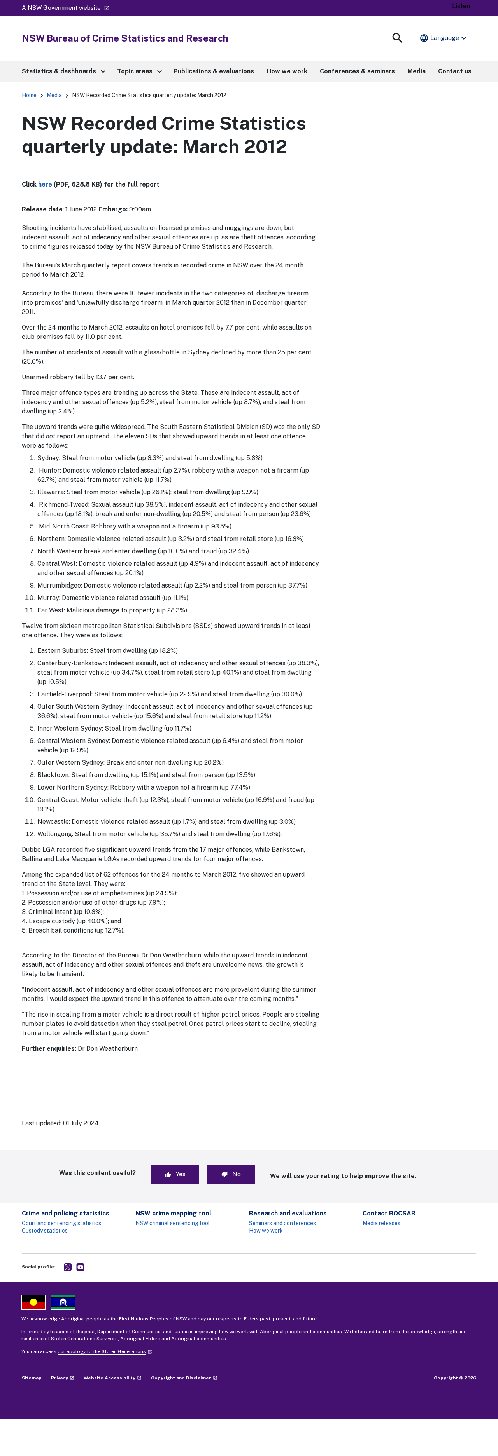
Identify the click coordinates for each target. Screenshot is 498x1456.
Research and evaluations (288, 1213)
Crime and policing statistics (65, 1213)
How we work (266, 1231)
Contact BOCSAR (389, 1213)
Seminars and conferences (282, 1223)
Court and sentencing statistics (61, 1223)
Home (29, 95)
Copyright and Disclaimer (184, 1378)
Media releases (381, 1223)
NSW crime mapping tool (173, 1213)
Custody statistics (45, 1231)
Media (54, 95)
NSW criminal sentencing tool (172, 1223)
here (45, 184)
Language (443, 38)
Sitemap (32, 1378)
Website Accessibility (113, 1378)
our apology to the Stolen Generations (105, 1351)
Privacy (62, 1378)
